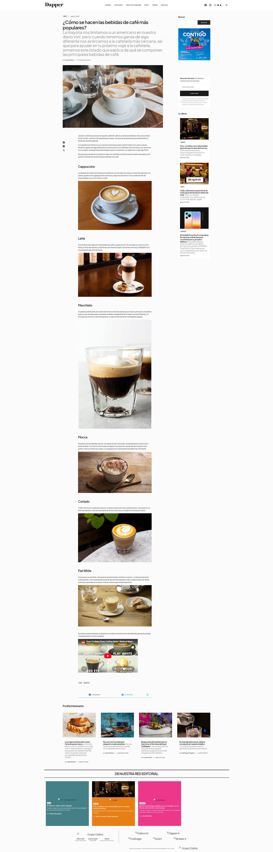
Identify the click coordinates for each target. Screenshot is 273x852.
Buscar (181, 17)
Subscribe (194, 93)
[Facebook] (206, 5)
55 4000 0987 (92, 840)
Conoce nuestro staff (80, 840)
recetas (86, 682)
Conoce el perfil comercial (107, 840)
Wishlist (183, 231)
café (80, 682)
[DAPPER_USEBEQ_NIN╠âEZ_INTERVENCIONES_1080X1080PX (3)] (194, 44)
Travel (183, 142)
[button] (218, 5)
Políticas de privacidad (135, 848)
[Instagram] (210, 5)
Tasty (65, 16)
